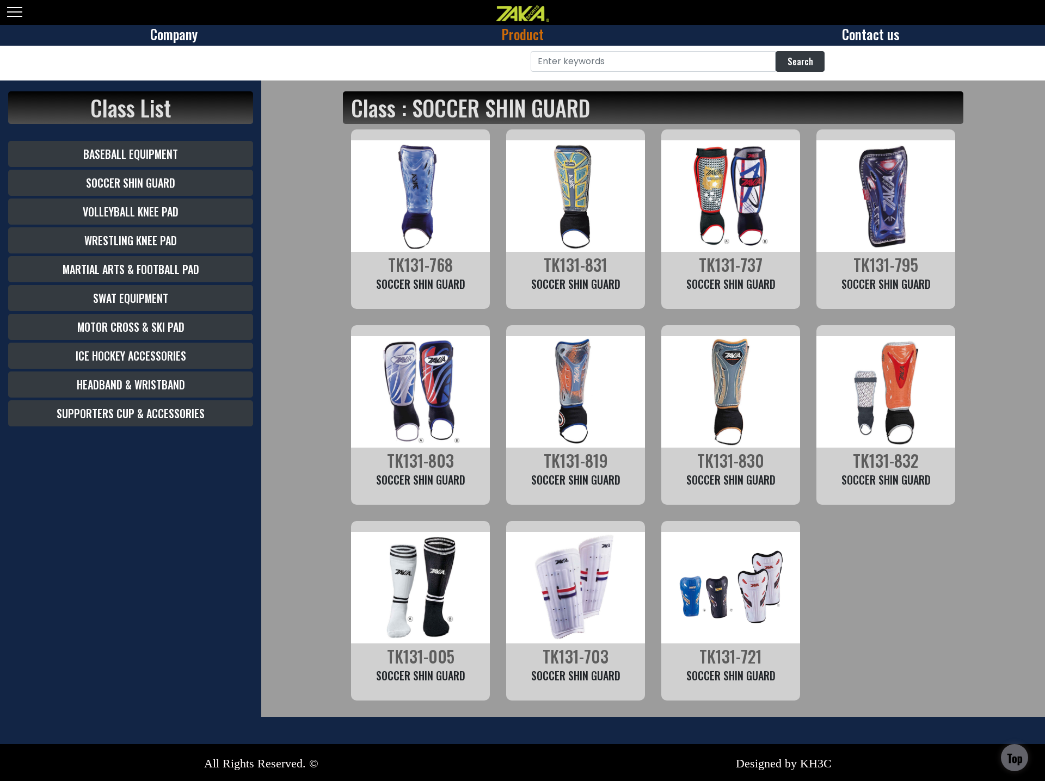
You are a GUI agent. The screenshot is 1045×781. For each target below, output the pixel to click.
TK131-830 (730, 460)
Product (522, 34)
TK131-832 (886, 460)
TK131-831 (575, 264)
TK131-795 (885, 264)
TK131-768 (420, 264)
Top (1015, 758)
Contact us (871, 34)
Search (800, 61)
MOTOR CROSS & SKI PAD (131, 327)
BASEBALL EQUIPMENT (130, 154)
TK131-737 (731, 264)
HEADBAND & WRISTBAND (131, 384)
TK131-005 (420, 656)
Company (174, 34)
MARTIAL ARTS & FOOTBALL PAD (131, 269)
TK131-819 (576, 460)
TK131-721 (730, 656)
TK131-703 (575, 656)
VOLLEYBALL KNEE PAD (131, 211)
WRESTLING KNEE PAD (130, 240)
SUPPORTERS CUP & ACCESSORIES (131, 413)
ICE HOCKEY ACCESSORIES (131, 356)
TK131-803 (420, 460)
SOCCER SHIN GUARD (130, 183)
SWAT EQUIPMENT (130, 298)
